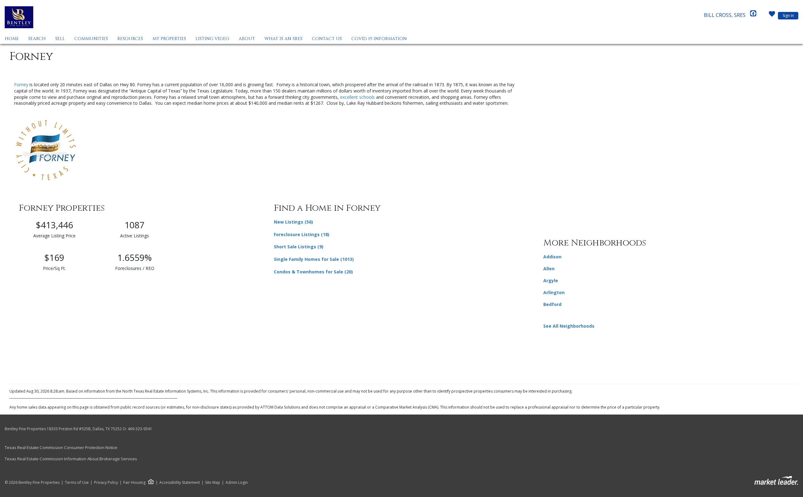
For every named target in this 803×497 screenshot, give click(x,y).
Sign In (788, 15)
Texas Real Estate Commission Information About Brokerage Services (71, 459)
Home (12, 39)
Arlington (554, 292)
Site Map (212, 482)
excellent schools (357, 97)
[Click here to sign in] (772, 15)
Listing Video (212, 39)
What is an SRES (283, 39)
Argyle (550, 280)
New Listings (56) (293, 222)
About (247, 39)
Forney (21, 84)
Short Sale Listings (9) (298, 247)
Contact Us (327, 39)
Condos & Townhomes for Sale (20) (313, 272)
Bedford (552, 304)
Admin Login (237, 482)
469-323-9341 (140, 428)
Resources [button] (130, 39)
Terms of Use (77, 482)
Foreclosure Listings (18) (301, 234)
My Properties (169, 39)
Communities (91, 39)
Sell (60, 39)
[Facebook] (753, 15)
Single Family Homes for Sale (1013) (314, 259)
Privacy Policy (106, 482)
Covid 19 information (379, 39)
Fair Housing (134, 482)
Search (37, 39)
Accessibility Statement (179, 482)
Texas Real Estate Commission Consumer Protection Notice (61, 447)
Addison (552, 257)
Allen (549, 269)
